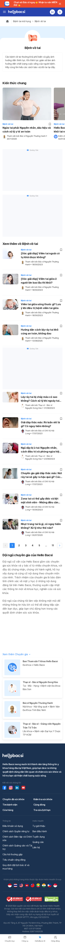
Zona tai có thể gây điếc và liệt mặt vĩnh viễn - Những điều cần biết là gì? (39, 501)
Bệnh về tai (40, 21)
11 (53, 545)
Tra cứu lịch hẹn (41, 810)
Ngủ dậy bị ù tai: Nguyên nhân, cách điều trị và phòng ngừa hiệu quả (41, 450)
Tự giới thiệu (38, 826)
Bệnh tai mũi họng (22, 21)
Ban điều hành (39, 831)
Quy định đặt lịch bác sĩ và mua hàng (16, 867)
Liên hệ (36, 847)
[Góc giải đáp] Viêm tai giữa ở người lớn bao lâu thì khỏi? (39, 280)
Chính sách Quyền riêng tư (16, 831)
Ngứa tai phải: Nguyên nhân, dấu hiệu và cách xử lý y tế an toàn (27, 129)
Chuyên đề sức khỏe (13, 799)
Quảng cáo (38, 842)
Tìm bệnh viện (10, 804)
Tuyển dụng (38, 836)
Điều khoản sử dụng (13, 826)
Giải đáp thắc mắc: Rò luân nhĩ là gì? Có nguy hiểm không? (40, 424)
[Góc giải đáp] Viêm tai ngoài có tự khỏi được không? (40, 255)
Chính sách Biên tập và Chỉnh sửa (17, 838)
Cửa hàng (8, 810)
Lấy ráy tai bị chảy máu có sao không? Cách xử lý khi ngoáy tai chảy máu (40, 399)
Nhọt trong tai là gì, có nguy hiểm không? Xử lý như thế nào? (41, 525)
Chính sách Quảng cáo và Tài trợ (17, 847)
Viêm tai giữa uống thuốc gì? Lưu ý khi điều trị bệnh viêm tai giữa (41, 306)
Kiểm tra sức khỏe (42, 799)
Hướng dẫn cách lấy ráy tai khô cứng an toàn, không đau (39, 331)
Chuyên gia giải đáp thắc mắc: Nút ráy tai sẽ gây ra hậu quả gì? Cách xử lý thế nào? (41, 475)
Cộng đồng (39, 804)
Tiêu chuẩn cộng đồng (14, 859)
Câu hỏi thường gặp (12, 854)
